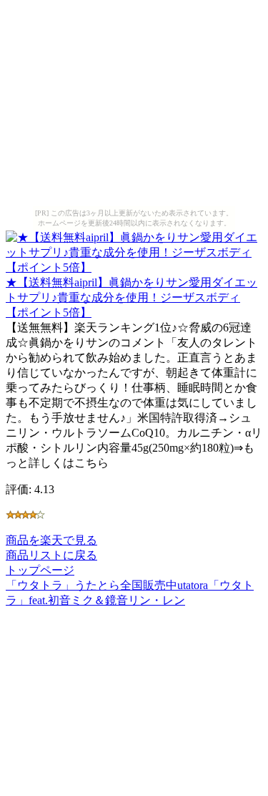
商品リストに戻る (51, 555)
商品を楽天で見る (51, 540)
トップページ (40, 570)
